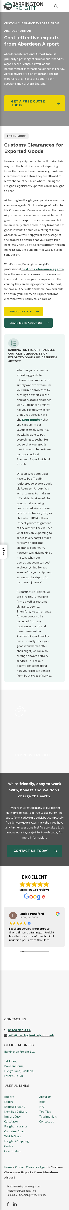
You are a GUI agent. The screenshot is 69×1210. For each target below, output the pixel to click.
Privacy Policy (38, 1195)
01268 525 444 (19, 1030)
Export (8, 1102)
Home (8, 1167)
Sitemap (24, 1195)
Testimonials (48, 1116)
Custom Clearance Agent (31, 1167)
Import (9, 1097)
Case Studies (12, 1151)
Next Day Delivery (15, 1111)
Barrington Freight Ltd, (19, 1051)
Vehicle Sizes (12, 1136)
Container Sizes (14, 1131)
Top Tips (45, 1111)
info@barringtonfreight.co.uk (31, 1035)
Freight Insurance (15, 1126)
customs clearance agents (42, 269)
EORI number (32, 419)
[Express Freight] (38, 731)
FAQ (41, 1106)
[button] (63, 6)
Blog (42, 1102)
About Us (45, 1097)
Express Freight (14, 1106)
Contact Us (46, 1121)
